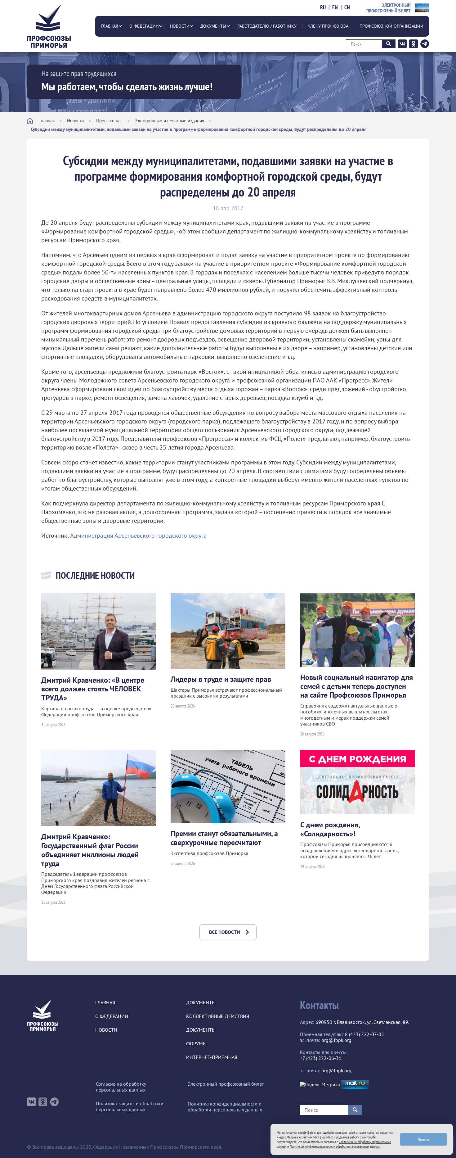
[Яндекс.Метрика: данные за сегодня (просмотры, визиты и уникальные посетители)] (320, 1085)
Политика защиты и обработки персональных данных (129, 1106)
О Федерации (144, 26)
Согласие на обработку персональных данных (121, 1087)
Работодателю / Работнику (267, 26)
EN (335, 7)
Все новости (224, 932)
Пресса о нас (109, 121)
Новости (180, 26)
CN (347, 7)
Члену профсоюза (328, 26)
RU (323, 7)
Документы (213, 26)
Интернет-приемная (211, 1057)
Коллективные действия (217, 1016)
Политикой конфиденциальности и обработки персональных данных (335, 1146)
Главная (109, 26)
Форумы (196, 1044)
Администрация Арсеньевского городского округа (138, 536)
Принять (423, 1139)
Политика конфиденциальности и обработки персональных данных (225, 1107)
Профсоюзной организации (391, 26)
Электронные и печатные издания (169, 121)
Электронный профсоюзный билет (226, 1084)
